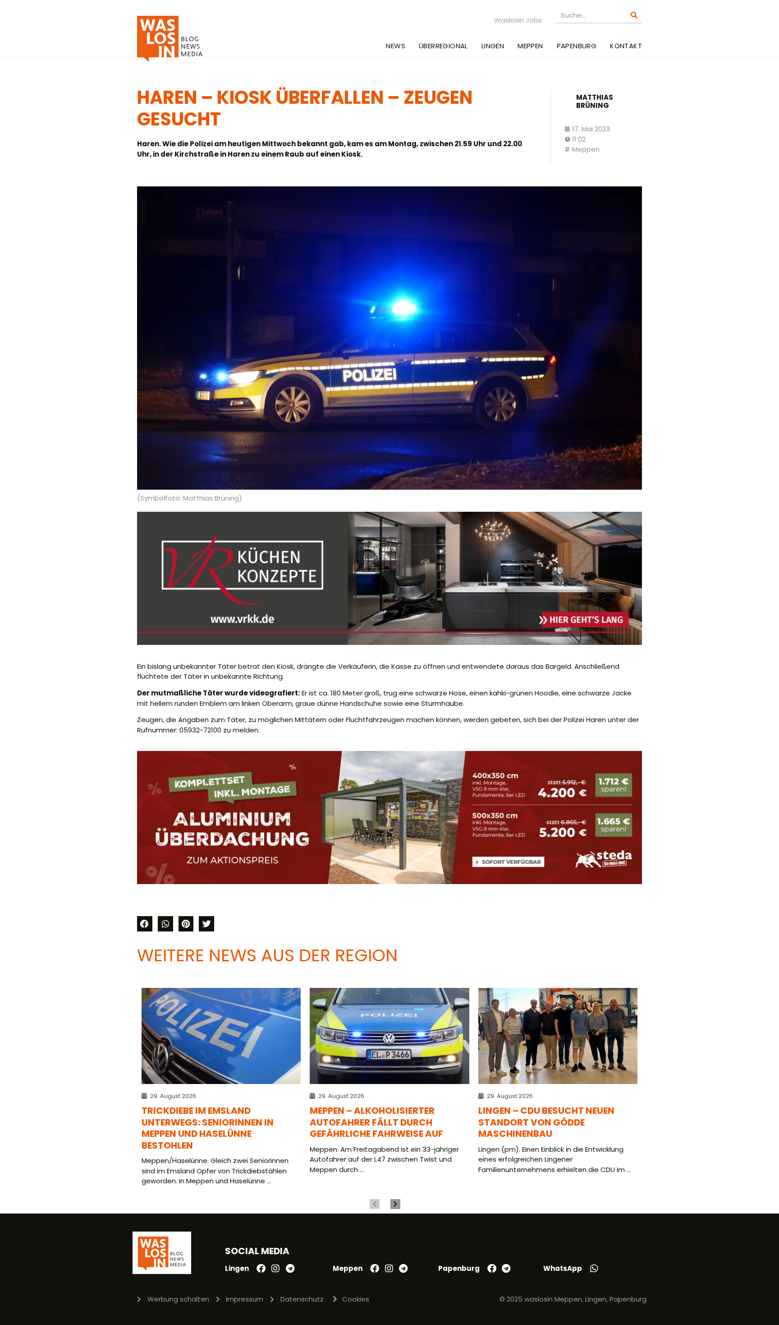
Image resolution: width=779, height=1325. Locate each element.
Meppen (530, 46)
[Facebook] (261, 1268)
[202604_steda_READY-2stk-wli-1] (389, 881)
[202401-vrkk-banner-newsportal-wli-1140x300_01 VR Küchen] (389, 642)
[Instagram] (275, 1268)
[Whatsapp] (594, 1268)
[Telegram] (289, 1268)
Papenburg (577, 46)
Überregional (443, 46)
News (395, 46)
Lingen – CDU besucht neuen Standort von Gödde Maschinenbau (546, 1122)
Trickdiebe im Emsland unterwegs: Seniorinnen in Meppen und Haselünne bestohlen (208, 1128)
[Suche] (634, 15)
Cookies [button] (355, 1299)
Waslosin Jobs (518, 20)
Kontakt (626, 46)
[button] (144, 923)
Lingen (492, 46)
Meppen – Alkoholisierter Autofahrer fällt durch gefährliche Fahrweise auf (376, 1122)
